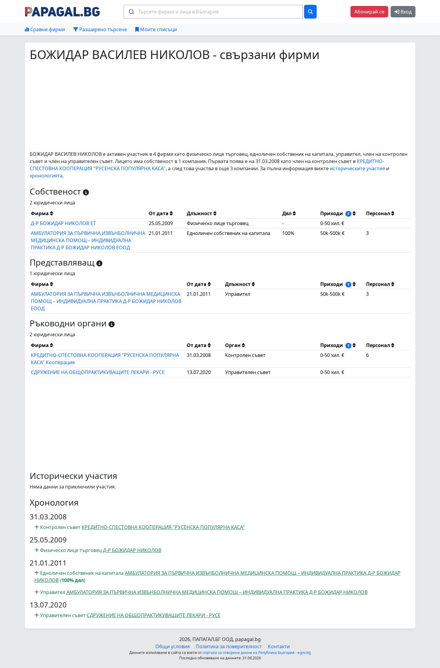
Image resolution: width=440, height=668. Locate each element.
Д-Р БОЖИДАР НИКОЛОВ (132, 550)
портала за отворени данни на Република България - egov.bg (257, 652)
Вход (405, 11)
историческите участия (357, 168)
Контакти (279, 646)
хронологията (46, 175)
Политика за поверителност (229, 646)
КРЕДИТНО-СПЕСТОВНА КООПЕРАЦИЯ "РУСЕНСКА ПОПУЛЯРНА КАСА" (163, 527)
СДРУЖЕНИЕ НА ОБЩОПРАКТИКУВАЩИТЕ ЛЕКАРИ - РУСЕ (98, 372)
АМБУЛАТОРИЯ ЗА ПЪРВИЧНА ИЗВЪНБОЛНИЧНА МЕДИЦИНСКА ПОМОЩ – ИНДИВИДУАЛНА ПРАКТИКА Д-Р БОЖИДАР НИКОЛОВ (217, 592)
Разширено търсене (102, 29)
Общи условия (172, 646)
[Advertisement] (209, 106)
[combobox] (213, 12)
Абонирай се (369, 11)
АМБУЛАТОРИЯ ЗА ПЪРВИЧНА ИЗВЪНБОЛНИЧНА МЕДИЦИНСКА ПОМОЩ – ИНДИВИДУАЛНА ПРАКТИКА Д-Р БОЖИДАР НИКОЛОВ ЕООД (88, 240)
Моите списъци (158, 29)
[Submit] (131, 11)
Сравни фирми (47, 29)
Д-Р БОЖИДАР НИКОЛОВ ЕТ (63, 223)
